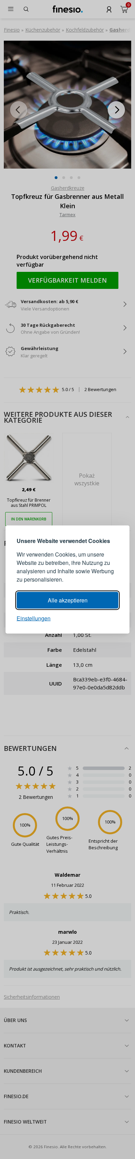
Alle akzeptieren (68, 600)
